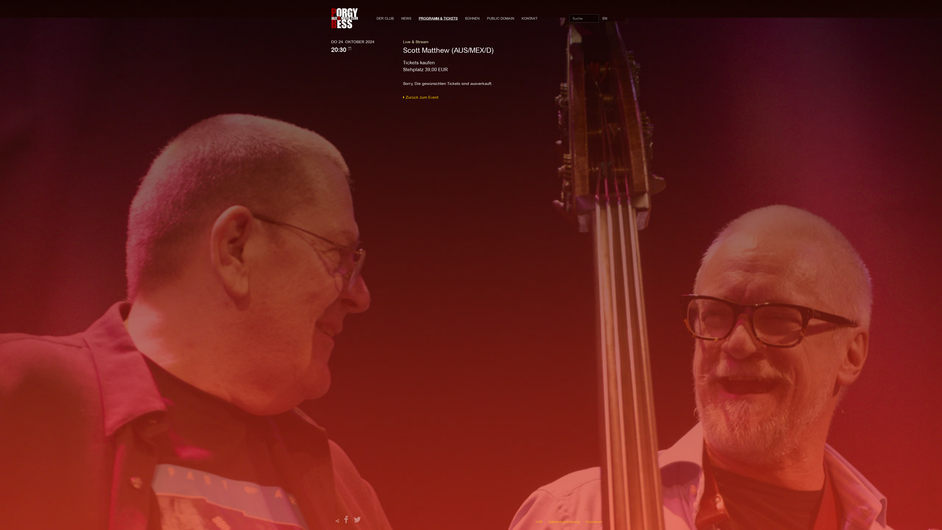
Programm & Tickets (438, 18)
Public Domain (500, 18)
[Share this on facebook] (347, 521)
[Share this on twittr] (358, 521)
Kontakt (529, 18)
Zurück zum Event (421, 97)
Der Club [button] (385, 18)
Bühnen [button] (472, 18)
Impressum (594, 522)
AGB (539, 522)
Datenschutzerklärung (564, 522)
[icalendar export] (350, 48)
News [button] (406, 18)
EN (604, 18)
